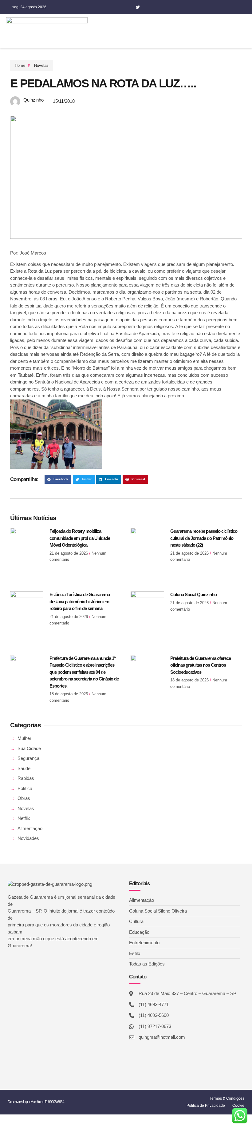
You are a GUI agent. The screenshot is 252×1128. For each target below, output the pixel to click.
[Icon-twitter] (19, 962)
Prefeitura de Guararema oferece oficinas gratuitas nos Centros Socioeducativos (200, 665)
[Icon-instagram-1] (147, 7)
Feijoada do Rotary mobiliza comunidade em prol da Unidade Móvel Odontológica (79, 538)
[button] (208, 31)
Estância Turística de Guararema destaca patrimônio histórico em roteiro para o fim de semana (79, 601)
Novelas (41, 65)
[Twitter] (138, 7)
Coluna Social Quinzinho (193, 594)
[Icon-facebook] (128, 7)
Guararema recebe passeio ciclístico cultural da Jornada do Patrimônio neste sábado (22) (203, 538)
